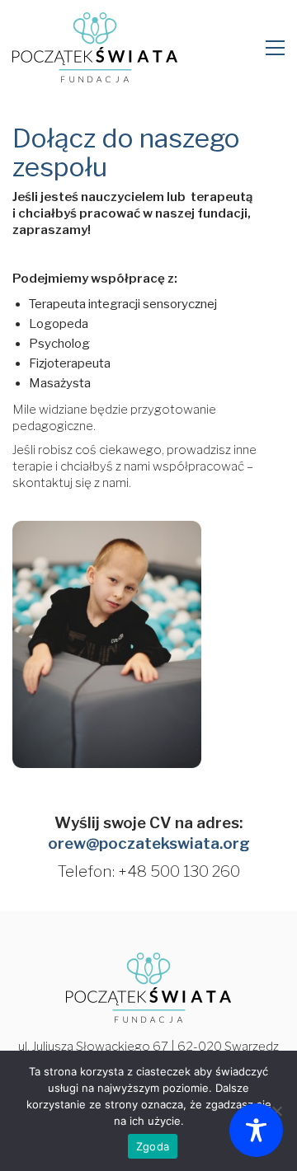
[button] (275, 47)
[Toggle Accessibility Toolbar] (256, 1130)
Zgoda (152, 1146)
